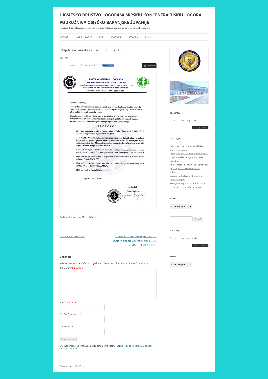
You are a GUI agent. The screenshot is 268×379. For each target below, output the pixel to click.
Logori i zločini (84, 37)
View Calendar (199, 127)
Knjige (102, 37)
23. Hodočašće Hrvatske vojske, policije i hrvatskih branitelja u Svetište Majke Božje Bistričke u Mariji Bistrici (134, 241)
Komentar (71, 267)
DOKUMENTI (116, 37)
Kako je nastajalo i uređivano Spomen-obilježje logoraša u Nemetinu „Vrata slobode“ (189, 168)
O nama (148, 37)
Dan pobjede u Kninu (72, 236)
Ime (68, 302)
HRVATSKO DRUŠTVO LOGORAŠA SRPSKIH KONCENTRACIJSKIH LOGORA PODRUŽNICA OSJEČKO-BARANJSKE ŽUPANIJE (130, 18)
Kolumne (133, 37)
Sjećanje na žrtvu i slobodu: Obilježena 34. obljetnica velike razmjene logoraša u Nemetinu (189, 157)
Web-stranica (66, 326)
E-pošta (70, 314)
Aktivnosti (65, 37)
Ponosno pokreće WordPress (72, 366)
